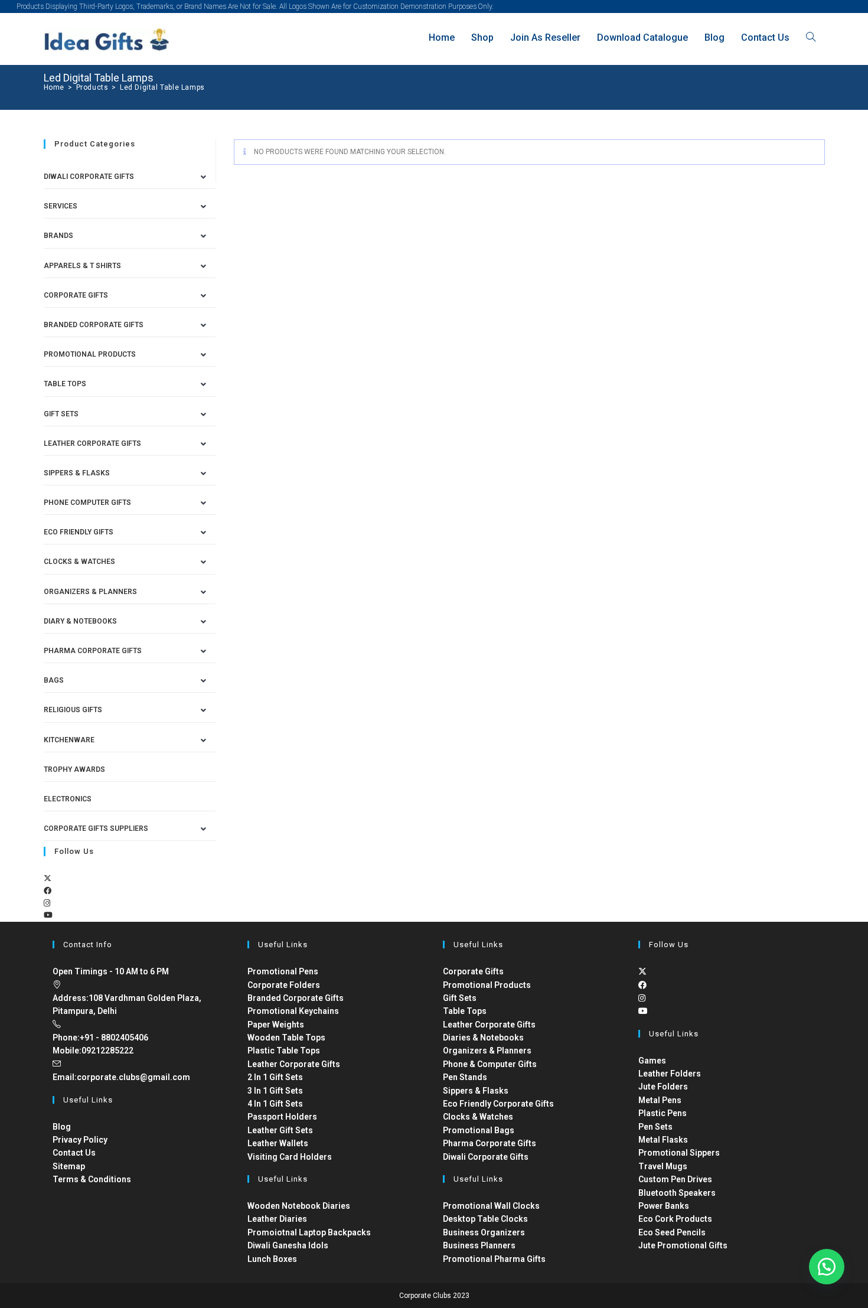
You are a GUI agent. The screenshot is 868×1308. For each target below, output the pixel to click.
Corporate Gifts (76, 295)
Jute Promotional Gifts (682, 1245)
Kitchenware (69, 740)
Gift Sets (61, 414)
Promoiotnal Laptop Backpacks (309, 1232)
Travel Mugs (662, 1166)
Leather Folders (669, 1073)
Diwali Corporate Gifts (89, 176)
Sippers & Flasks (77, 473)
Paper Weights (275, 1024)
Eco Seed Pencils (672, 1232)
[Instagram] (47, 903)
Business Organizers (484, 1232)
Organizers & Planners (90, 592)
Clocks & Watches (79, 561)
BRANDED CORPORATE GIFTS (93, 325)
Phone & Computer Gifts (490, 1064)
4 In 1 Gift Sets (275, 1103)
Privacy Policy (80, 1139)
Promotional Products (90, 354)
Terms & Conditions (92, 1179)
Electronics (68, 799)
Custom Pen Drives (675, 1179)
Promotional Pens (282, 971)
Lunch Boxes (272, 1259)
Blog (62, 1126)
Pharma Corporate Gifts (93, 651)
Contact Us (74, 1152)
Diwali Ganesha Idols (287, 1245)
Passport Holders (282, 1116)
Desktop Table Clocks (485, 1219)
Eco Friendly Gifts (78, 532)
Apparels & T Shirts (82, 266)
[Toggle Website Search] (811, 37)
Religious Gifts (73, 710)
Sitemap (69, 1166)
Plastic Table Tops (283, 1050)
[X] (47, 878)
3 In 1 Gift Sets (275, 1090)
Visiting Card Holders (289, 1157)
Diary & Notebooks (80, 621)
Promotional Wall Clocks (491, 1206)
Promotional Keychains (293, 1011)
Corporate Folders (283, 985)
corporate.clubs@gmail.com (133, 1077)
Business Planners (479, 1245)
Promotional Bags (478, 1130)
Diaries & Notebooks (483, 1037)
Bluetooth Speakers (677, 1193)
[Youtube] (48, 915)
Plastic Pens (662, 1113)
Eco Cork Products (675, 1219)
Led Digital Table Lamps (162, 87)
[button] (826, 1266)
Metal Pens (659, 1100)
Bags (54, 680)
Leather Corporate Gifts (92, 443)
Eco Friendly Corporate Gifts (498, 1103)
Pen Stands (465, 1077)
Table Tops (65, 384)
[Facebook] (47, 890)
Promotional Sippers (679, 1152)
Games (652, 1060)
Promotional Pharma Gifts (494, 1259)
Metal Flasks (663, 1139)
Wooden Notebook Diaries (298, 1206)
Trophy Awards (74, 769)
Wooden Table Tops (286, 1037)
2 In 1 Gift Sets (275, 1077)
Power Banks (663, 1206)
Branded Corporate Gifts (295, 998)
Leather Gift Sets (280, 1130)
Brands (58, 235)
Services (60, 206)
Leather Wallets (277, 1143)
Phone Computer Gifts (87, 502)
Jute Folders (663, 1086)
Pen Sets (655, 1126)
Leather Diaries (277, 1219)
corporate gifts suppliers (96, 828)
